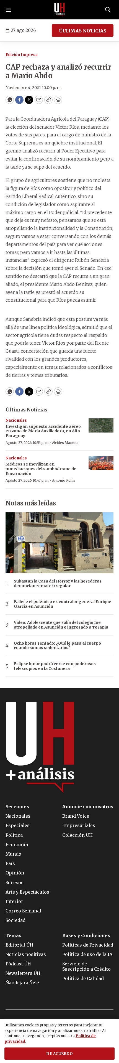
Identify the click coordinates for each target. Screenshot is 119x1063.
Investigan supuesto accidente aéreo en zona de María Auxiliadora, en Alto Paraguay (43, 431)
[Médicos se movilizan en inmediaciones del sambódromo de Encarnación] (101, 463)
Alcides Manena (65, 443)
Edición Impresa (22, 54)
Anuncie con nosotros (87, 806)
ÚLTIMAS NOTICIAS (82, 31)
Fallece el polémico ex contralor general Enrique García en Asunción (62, 604)
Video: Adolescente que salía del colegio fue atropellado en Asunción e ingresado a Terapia (61, 625)
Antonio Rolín (63, 480)
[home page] (59, 10)
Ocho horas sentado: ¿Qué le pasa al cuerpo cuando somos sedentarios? (57, 645)
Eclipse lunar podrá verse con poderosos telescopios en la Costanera (55, 666)
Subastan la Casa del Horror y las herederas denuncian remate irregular (58, 583)
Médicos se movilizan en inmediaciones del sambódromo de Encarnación (41, 469)
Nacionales (16, 420)
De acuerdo (59, 1053)
